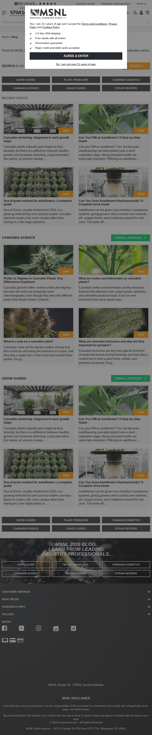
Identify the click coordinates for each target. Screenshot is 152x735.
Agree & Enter (76, 55)
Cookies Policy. (51, 27)
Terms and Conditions (94, 24)
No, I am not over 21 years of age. (76, 64)
